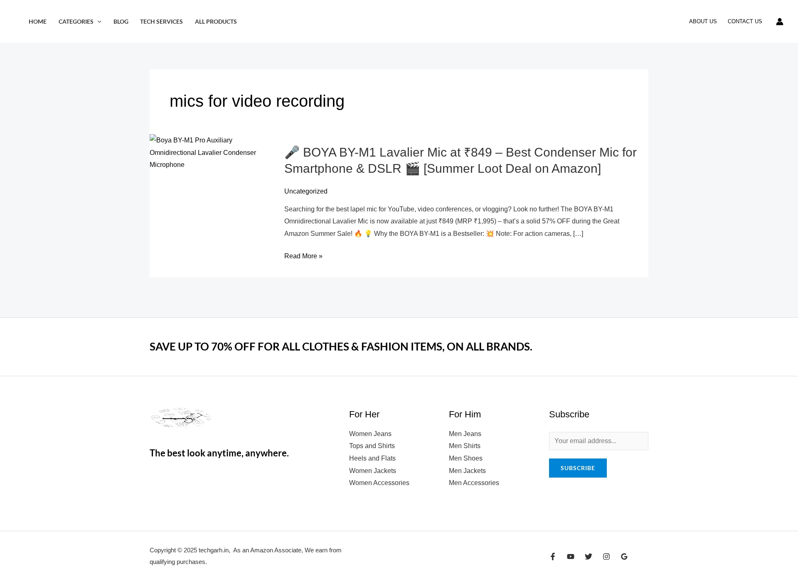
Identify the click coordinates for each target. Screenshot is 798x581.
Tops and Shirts (372, 445)
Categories (76, 21)
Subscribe (578, 467)
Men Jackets (467, 470)
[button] (97, 21)
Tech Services (161, 21)
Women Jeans (370, 433)
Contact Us (745, 21)
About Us (703, 21)
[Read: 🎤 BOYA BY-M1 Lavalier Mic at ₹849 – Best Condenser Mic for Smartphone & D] (212, 152)
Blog (120, 21)
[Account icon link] (779, 21)
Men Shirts (464, 445)
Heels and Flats (372, 458)
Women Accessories (379, 482)
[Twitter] (588, 556)
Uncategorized (306, 191)
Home (38, 21)
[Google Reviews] (624, 556)
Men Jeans (465, 433)
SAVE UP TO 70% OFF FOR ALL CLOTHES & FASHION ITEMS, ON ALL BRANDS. (341, 346)
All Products (216, 21)
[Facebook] (553, 556)
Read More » (303, 256)
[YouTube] (570, 556)
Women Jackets (372, 470)
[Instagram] (606, 556)
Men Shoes (466, 458)
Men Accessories (474, 482)
